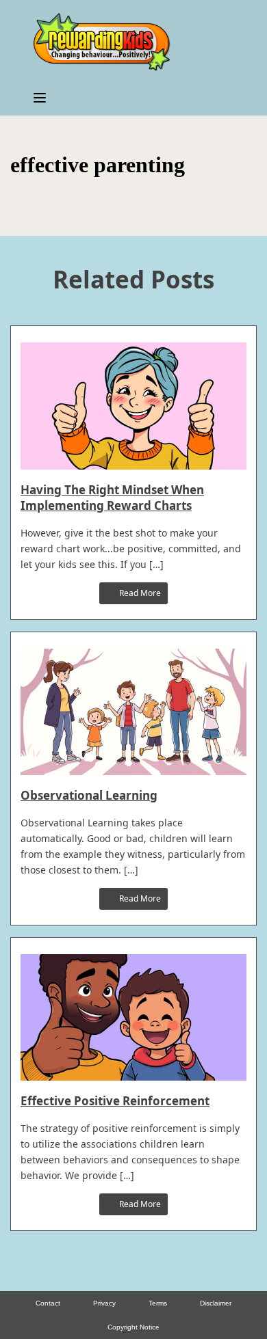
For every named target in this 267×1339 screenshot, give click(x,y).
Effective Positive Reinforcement (115, 1101)
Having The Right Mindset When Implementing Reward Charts (112, 497)
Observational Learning (89, 795)
